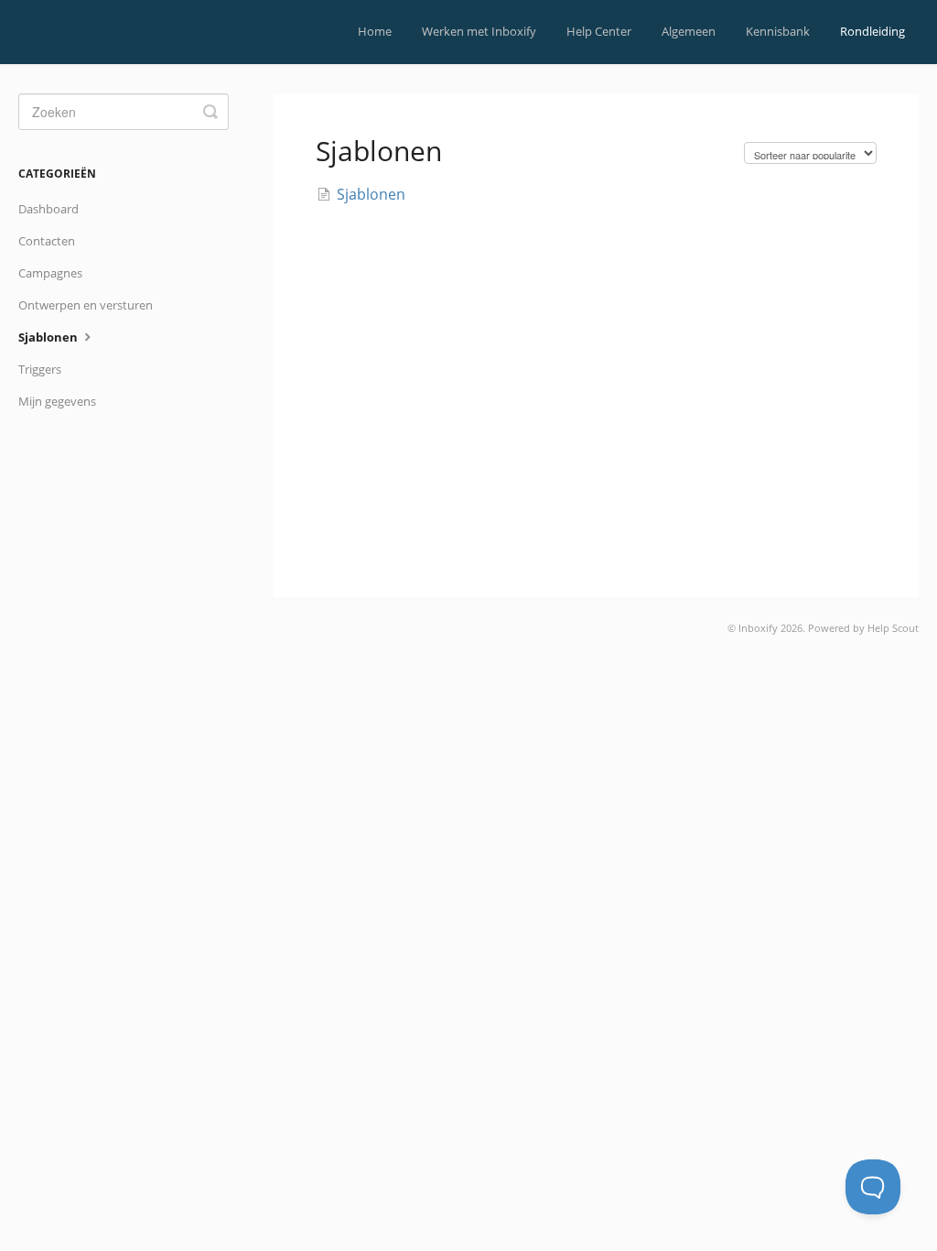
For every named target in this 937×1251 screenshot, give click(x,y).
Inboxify (758, 628)
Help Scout (893, 628)
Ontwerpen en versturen (85, 305)
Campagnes (50, 273)
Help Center (598, 31)
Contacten (46, 241)
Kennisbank (778, 31)
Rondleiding (872, 31)
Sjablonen (49, 337)
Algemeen (689, 31)
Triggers (39, 369)
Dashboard (48, 209)
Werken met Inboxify (479, 31)
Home (375, 31)
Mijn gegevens (57, 401)
